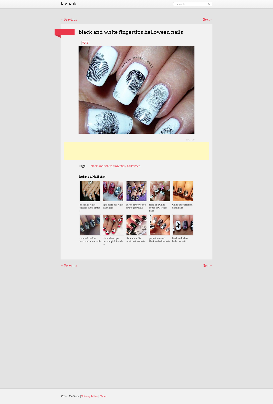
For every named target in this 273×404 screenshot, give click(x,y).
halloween (133, 166)
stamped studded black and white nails (90, 240)
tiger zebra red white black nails (113, 206)
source (190, 139)
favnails (69, 3)
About (103, 396)
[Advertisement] (136, 151)
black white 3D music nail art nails (135, 240)
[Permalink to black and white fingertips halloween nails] (65, 32)
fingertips (119, 166)
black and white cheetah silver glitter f (90, 207)
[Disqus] (136, 324)
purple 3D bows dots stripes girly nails (136, 206)
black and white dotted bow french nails (158, 207)
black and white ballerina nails (180, 240)
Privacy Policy (89, 396)
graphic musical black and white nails (159, 240)
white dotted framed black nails (182, 206)
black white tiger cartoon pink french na (113, 241)
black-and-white (101, 166)
